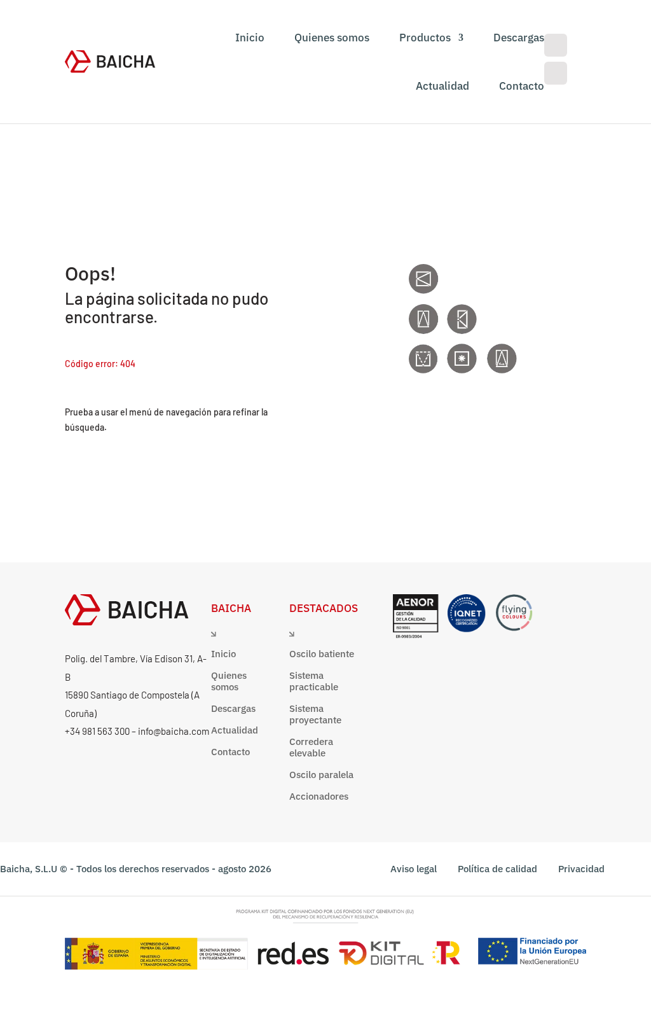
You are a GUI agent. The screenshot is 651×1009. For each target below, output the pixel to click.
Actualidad (442, 86)
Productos (425, 38)
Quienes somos (331, 38)
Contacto (521, 86)
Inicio (249, 38)
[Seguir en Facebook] (555, 45)
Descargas (518, 38)
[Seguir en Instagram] (555, 73)
